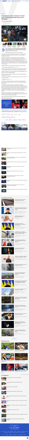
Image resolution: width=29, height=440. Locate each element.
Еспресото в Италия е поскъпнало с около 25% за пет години (20, 314)
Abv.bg (2, 431)
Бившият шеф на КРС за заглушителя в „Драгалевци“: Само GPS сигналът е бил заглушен (21, 298)
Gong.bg (8, 431)
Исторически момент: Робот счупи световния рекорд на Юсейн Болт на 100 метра (17, 180)
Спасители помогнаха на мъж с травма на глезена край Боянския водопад (20, 331)
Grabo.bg (13, 432)
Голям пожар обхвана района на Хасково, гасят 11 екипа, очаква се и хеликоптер (17, 148)
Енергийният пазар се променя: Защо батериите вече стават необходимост (15, 166)
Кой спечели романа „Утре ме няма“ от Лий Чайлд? (7, 371)
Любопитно (19, 1)
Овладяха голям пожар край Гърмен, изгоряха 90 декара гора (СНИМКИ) (15, 419)
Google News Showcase (23, 111)
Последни (9, 1)
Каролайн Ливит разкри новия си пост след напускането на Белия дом (17, 189)
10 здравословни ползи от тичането (20, 360)
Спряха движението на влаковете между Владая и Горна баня (20, 200)
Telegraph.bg (23, 432)
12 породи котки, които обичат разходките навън (14, 377)
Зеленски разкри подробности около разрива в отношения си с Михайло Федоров (21, 208)
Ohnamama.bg (6, 432)
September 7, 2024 (17, 67)
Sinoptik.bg (10, 432)
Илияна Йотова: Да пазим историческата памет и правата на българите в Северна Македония (16, 185)
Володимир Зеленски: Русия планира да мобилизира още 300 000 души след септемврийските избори (21, 281)
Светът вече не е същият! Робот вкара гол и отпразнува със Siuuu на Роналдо (16, 405)
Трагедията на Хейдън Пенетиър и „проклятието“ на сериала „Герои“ (17, 161)
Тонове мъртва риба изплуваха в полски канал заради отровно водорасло (20, 273)
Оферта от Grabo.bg (17, 217)
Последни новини (6, 197)
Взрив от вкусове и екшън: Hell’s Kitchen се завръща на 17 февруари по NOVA (21, 350)
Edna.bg (20, 432)
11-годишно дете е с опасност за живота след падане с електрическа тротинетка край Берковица (21, 232)
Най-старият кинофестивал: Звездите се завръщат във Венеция (17, 128)
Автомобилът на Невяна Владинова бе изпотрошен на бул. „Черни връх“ (16, 153)
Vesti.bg (4, 1)
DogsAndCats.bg (19, 431)
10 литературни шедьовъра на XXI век (20, 371)
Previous (1, 45)
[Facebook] (14, 435)
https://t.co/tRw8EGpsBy (22, 65)
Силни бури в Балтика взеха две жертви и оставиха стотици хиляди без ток (20, 306)
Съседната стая (4, 114)
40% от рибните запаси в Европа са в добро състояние (14, 391)
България (13, 1)
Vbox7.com (5, 431)
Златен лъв (8, 114)
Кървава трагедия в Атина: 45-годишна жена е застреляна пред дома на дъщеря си (20, 322)
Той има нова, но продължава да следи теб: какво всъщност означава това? (17, 401)
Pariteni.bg (16, 432)
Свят (15, 1)
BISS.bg (27, 431)
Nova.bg (15, 431)
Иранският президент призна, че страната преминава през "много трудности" (20, 240)
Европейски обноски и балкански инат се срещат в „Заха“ (7, 361)
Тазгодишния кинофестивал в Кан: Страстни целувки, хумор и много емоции (4, 128)
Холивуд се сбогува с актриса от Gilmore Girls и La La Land (20, 248)
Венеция (19, 114)
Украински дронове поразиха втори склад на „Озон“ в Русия (20, 265)
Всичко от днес (14, 338)
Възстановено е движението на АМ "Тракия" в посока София (20, 289)
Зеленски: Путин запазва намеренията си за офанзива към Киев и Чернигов (20, 224)
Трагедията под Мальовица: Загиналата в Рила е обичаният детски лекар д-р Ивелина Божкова (16, 157)
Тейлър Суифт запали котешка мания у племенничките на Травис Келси (16, 396)
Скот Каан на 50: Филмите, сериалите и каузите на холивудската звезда (21, 256)
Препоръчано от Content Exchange (23, 374)
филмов (12, 114)
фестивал (16, 114)
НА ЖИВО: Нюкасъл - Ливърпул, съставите (13, 409)
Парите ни (16, 315)
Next (27, 45)
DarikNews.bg (11, 431)
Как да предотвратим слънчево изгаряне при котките (14, 382)
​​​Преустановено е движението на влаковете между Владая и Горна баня (17, 414)
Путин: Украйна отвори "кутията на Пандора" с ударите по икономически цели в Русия (15, 176)
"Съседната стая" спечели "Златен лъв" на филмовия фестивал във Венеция (6, 103)
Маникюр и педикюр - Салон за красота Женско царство (20, 216)
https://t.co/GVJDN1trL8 (5, 77)
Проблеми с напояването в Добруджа (12, 386)
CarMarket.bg (23, 431)
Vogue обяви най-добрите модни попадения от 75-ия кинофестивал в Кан (11, 128)
